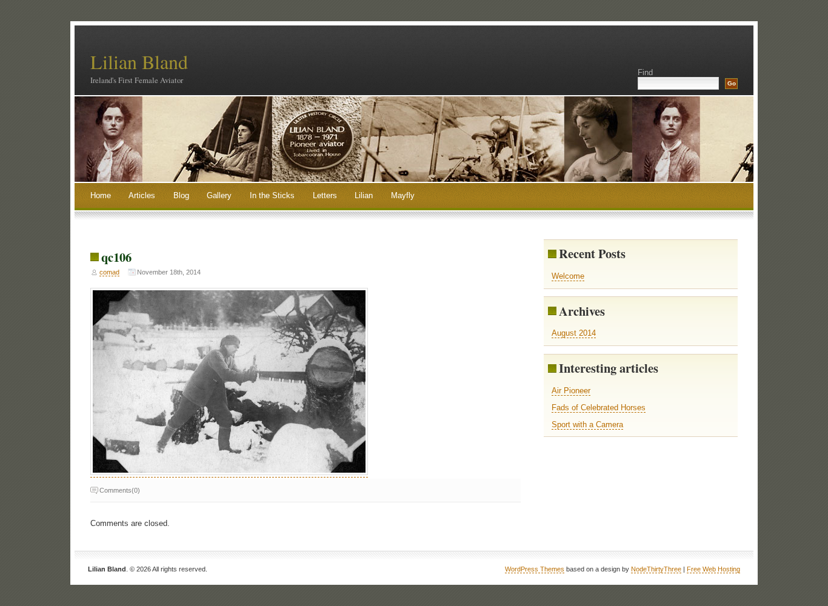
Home (100, 195)
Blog (181, 195)
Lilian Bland (139, 61)
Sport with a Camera (587, 424)
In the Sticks (272, 195)
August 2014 (574, 333)
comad (109, 272)
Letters (325, 195)
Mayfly (403, 195)
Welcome (568, 276)
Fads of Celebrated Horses (599, 407)
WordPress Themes (534, 569)
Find (645, 72)
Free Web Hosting (713, 569)
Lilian (364, 195)
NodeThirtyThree (656, 569)
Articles (142, 195)
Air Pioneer (571, 390)
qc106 (116, 257)
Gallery (219, 195)
